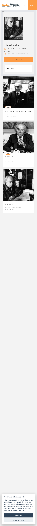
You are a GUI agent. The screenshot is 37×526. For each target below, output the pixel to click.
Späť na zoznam (18, 59)
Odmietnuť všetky (18, 520)
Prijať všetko (18, 515)
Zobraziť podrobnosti (18, 510)
